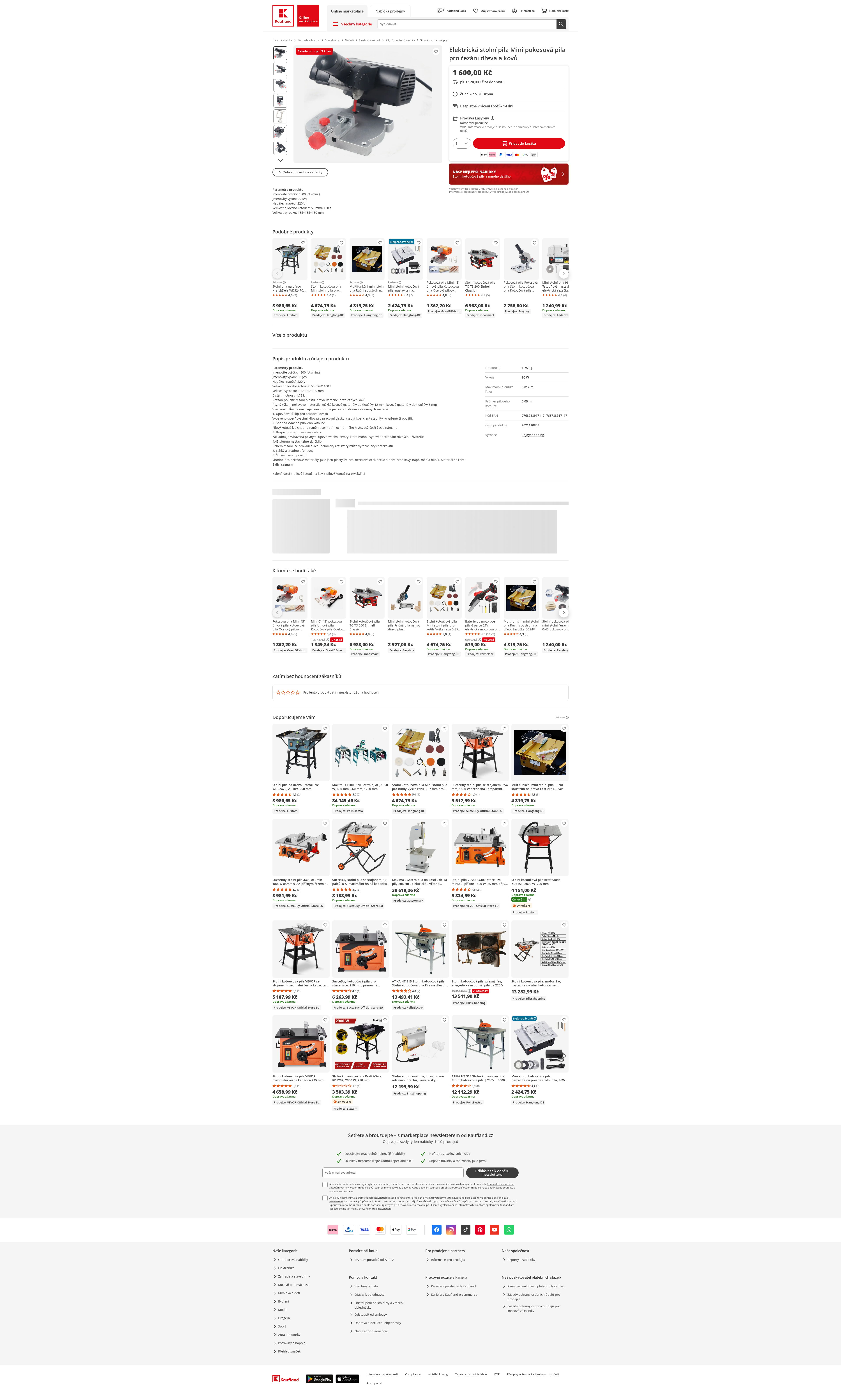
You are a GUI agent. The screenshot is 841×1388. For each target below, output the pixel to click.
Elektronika (286, 1268)
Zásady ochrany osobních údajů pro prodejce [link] (533, 1296)
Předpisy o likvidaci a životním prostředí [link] (533, 1374)
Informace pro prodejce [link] (448, 1260)
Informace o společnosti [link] (382, 1374)
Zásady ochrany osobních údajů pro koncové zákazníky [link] (533, 1308)
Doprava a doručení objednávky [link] (378, 1323)
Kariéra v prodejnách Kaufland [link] (453, 1286)
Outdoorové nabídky (293, 1260)
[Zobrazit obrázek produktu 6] (280, 132)
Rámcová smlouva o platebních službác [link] (536, 1286)
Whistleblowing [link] (438, 1374)
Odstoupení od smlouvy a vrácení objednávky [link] (379, 1305)
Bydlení (283, 1301)
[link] (390, 11)
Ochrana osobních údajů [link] (471, 1374)
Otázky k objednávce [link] (370, 1294)
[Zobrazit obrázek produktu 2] (280, 69)
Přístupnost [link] (374, 1383)
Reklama (277, 282)
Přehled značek (289, 1351)
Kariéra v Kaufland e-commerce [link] (454, 1294)
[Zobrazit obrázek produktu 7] (280, 148)
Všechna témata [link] (366, 1286)
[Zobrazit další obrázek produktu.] (280, 160)
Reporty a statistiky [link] (521, 1260)
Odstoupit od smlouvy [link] (371, 1314)
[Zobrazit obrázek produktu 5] (280, 116)
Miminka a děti (289, 1293)
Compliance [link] (412, 1374)
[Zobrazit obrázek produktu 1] (280, 53)
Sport (282, 1326)
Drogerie (284, 1318)
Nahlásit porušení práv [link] (371, 1331)
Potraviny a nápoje (291, 1343)
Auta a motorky (289, 1335)
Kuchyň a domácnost (293, 1285)
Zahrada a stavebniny (294, 1276)
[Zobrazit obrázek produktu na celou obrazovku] (367, 104)
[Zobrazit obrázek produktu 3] (280, 85)
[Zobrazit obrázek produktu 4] (280, 101)
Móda (282, 1310)
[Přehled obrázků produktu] (280, 104)
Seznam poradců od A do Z (374, 1260)
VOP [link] (497, 1374)
